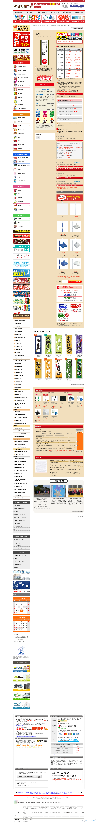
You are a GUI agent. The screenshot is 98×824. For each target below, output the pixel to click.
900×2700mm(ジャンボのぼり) (67, 105)
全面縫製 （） (65, 157)
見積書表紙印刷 (65, 816)
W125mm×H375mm (69, 433)
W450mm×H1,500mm (46, 433)
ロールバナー (26, 807)
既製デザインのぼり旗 (51, 25)
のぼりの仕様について (44, 84)
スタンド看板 (72, 806)
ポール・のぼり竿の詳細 (45, 81)
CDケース (31, 819)
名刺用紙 (65, 812)
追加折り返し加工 (60, 140)
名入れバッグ (38, 808)
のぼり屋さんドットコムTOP (39, 25)
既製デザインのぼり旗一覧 (35, 792)
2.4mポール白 (76, 217)
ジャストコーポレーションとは (19, 555)
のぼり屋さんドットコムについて (21, 536)
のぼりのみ (63, 216)
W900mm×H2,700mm (59, 435)
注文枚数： (59, 281)
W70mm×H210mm (49, 435)
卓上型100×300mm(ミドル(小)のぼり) (68, 114)
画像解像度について (17, 526)
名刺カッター (71, 812)
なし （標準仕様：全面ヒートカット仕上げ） (68, 150)
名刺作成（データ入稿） (37, 816)
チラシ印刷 (46, 816)
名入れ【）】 (64, 166)
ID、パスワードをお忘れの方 (72, 3)
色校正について (16, 523)
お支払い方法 (45, 793)
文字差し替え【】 (65, 168)
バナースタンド (80, 806)
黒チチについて (68, 177)
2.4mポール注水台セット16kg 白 (76, 254)
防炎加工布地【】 (65, 185)
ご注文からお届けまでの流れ (19, 508)
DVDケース (25, 819)
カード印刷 (59, 808)
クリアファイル (26, 812)
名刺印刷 (29, 816)
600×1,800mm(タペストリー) (66, 119)
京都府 (65, 25)
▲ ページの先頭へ (80, 516)
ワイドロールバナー (34, 807)
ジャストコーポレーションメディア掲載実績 (18, 544)
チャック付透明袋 (53, 812)
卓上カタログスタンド (74, 808)
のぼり (24, 806)
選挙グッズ (52, 806)
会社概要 (15, 558)
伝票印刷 (30, 817)
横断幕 (42, 806)
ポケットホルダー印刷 (74, 816)
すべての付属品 (78, 392)
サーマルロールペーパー (57, 807)
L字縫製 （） (65, 153)
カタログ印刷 (52, 816)
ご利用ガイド (31, 12)
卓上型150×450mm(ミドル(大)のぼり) (68, 108)
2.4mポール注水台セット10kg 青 (63, 254)
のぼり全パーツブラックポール (54, 403)
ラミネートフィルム (34, 812)
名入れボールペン (74, 807)
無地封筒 (41, 812)
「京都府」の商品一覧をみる (78, 384)
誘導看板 (67, 806)
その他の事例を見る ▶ (77, 511)
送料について (19, 517)
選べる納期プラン (20, 514)
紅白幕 (40, 807)
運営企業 (21, 552)
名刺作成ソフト (78, 812)
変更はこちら (61, 177)
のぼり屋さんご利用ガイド (21, 502)
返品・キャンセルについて (18, 529)
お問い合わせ (80, 12)
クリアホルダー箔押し (29, 808)
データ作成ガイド (44, 12)
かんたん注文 (19, 12)
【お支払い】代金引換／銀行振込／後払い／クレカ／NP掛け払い (72, 0)
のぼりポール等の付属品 (68, 78)
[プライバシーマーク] (21, 653)
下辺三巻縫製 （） (65, 152)
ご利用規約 (15, 567)
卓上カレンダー (66, 807)
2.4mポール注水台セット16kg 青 (63, 272)
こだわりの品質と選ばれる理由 (19, 548)
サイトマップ (16, 532)
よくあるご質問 (55, 12)
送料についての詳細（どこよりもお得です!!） (26, 736)
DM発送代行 (25, 821)
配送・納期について (17, 511)
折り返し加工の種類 (68, 145)
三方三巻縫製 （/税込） (66, 155)
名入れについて (75, 166)
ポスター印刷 (58, 816)
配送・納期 (38, 793)
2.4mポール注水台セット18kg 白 (76, 272)
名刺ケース (60, 812)
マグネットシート (46, 807)
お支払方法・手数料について (19, 520)
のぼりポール (29, 806)
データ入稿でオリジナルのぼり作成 (50, 792)
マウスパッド (44, 808)
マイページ (66, 793)
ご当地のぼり (60, 25)
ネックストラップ (52, 808)
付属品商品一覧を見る (53, 451)
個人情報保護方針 (17, 564)
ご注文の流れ (32, 793)
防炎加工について (77, 185)
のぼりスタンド (36, 806)
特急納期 (50, 448)
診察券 (63, 808)
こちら (80, 300)
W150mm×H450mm (58, 433)
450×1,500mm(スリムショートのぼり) (68, 103)
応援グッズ (47, 806)
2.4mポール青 (63, 235)
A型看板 (57, 806)
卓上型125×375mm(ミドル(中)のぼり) (68, 111)
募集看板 (62, 806)
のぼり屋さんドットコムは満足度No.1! (18, 540)
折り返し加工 (73, 143)
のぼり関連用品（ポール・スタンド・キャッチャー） (70, 792)
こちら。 (30, 785)
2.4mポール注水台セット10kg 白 (76, 235)
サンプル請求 (68, 12)
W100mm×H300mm (40, 435)
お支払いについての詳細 (57, 755)
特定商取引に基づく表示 (18, 561)
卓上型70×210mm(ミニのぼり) (67, 116)
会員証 (67, 808)
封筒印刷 (25, 816)
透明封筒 (46, 812)
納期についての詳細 (21, 725)
